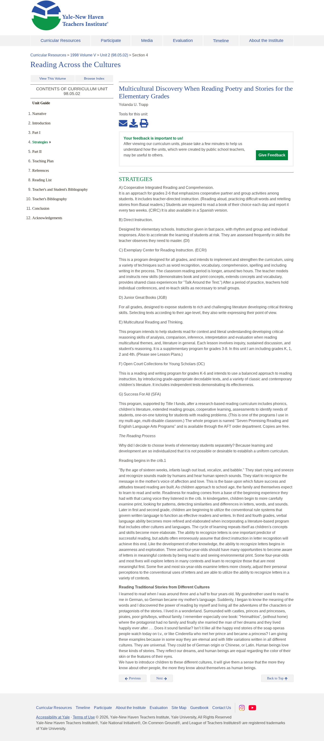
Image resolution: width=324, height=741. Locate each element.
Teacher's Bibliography (49, 199)
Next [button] (160, 678)
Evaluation (183, 40)
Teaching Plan (43, 161)
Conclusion (40, 208)
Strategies (40, 142)
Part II (37, 152)
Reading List (41, 180)
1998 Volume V (83, 55)
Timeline (221, 40)
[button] (296, 732)
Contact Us (221, 708)
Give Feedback (272, 155)
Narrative (39, 114)
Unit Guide (41, 103)
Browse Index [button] (94, 78)
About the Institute (266, 40)
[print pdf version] (144, 123)
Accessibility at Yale (53, 717)
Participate (111, 40)
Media (147, 40)
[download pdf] (133, 123)
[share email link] (123, 123)
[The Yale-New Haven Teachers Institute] (117, 15)
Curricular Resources (61, 40)
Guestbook (199, 708)
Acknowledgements (47, 218)
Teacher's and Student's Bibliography (60, 189)
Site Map (178, 708)
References (40, 170)
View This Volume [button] (52, 78)
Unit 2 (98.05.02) (114, 55)
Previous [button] (134, 678)
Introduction (41, 123)
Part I (36, 133)
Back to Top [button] (275, 678)
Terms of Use (84, 717)
